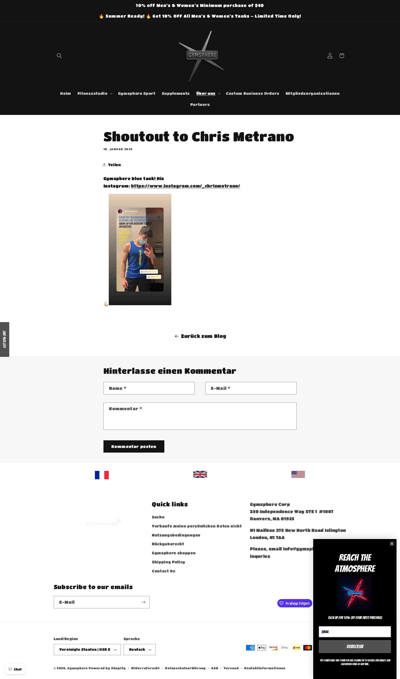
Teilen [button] (114, 164)
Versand (231, 668)
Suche (158, 517)
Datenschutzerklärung (185, 668)
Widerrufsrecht (145, 668)
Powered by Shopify (107, 668)
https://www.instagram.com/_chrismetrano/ (185, 186)
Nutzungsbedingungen (176, 535)
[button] (60, 56)
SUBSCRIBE (355, 646)
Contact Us (163, 571)
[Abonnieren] (143, 602)
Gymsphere (77, 668)
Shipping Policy (168, 562)
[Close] (392, 543)
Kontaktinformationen (264, 668)
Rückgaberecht (168, 544)
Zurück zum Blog (203, 336)
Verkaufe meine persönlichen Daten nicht (197, 526)
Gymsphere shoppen (174, 553)
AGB (214, 668)
